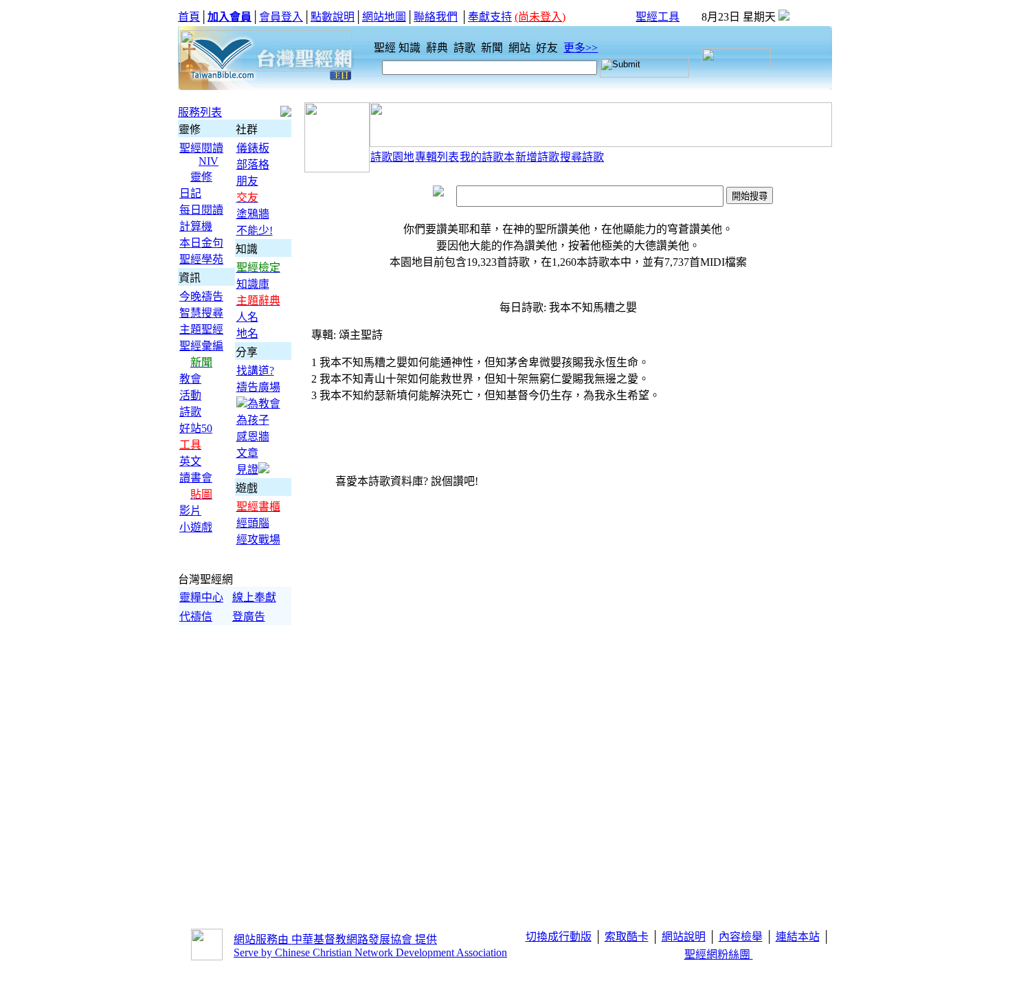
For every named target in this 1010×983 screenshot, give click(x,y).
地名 (247, 333)
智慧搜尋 (201, 313)
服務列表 (200, 112)
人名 (247, 317)
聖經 (381, 48)
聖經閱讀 (201, 148)
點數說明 (333, 17)
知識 (411, 48)
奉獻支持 (490, 17)
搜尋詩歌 (582, 157)
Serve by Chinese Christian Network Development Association (370, 952)
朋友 (247, 181)
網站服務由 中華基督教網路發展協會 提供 (335, 939)
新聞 (493, 48)
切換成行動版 (559, 936)
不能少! (254, 230)
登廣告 (248, 616)
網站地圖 (384, 17)
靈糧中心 (201, 597)
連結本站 (798, 936)
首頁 (189, 17)
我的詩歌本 (487, 157)
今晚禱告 (201, 296)
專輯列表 (437, 157)
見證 (247, 469)
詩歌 (465, 48)
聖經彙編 (201, 346)
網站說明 (684, 936)
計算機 (195, 226)
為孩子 (252, 420)
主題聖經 (201, 329)
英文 (190, 461)
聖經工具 (658, 17)
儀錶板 (252, 148)
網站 (520, 48)
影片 (190, 511)
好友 (548, 48)
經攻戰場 (258, 539)
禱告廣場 (258, 387)
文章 (247, 453)
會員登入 (281, 17)
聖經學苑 (201, 259)
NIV (208, 161)
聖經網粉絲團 (718, 954)
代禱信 (195, 616)
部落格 (252, 164)
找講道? (255, 370)
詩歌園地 (392, 157)
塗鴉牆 (252, 214)
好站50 (195, 428)
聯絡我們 (436, 17)
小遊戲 (195, 527)
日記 (190, 193)
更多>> (580, 48)
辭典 (438, 48)
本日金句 (201, 243)
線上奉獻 (254, 597)
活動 (190, 395)
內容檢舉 (741, 936)
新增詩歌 (537, 157)
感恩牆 (252, 436)
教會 (190, 379)
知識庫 (252, 284)
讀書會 (195, 478)
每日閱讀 (201, 210)
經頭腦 (252, 523)
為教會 (263, 403)
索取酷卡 (627, 936)
